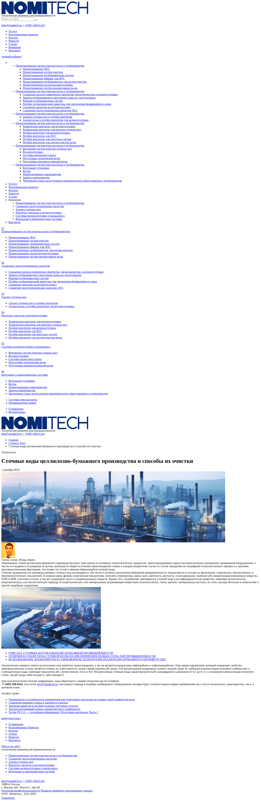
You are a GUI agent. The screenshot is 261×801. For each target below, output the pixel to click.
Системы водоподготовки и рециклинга (40, 215)
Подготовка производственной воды (45, 161)
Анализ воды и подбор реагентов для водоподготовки (56, 120)
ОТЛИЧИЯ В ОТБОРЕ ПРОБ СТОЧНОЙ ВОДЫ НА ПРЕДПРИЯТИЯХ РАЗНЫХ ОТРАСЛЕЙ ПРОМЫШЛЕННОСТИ (82, 656)
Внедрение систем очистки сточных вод (47, 148)
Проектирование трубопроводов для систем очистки (55, 81)
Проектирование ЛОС (36, 68)
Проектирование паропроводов (42, 174)
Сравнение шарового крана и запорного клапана (38, 702)
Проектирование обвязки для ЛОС (44, 78)
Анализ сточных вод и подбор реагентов (47, 116)
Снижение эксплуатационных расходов (40, 206)
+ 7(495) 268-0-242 (34, 25)
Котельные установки (36, 167)
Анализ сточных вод (28, 209)
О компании (16, 408)
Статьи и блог (17, 443)
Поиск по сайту (10, 746)
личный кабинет (11, 56)
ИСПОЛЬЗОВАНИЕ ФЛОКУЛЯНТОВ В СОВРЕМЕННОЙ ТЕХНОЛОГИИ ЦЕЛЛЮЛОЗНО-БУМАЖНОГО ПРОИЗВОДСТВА (87, 659)
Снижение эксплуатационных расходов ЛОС (50, 110)
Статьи (13, 44)
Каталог (13, 37)
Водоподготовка (33, 151)
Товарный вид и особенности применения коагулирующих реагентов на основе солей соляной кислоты (72, 699)
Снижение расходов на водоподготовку (47, 107)
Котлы (27, 171)
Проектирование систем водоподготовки (48, 84)
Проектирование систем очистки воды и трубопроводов (50, 65)
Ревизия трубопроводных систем (43, 100)
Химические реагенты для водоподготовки (49, 126)
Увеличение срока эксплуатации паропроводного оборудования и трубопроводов (72, 180)
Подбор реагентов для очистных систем (47, 139)
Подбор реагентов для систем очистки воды (49, 142)
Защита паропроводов (36, 177)
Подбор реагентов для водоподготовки (46, 132)
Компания (15, 47)
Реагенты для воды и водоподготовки (39, 212)
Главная (13, 439)
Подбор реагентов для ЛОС (39, 135)
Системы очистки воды (23, 399)
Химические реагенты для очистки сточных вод (52, 129)
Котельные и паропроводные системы (39, 219)
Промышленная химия (22, 402)
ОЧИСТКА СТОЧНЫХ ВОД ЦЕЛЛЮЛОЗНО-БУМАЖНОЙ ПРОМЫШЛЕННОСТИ (61, 652)
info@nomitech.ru (11, 25)
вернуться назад (11, 718)
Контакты (14, 50)
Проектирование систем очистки (43, 72)
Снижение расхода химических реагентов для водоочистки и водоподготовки (70, 94)
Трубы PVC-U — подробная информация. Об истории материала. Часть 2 (53, 712)
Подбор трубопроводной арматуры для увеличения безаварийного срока (67, 104)
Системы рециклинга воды (39, 155)
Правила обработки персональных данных (67, 790)
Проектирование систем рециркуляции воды (50, 88)
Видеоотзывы (17, 412)
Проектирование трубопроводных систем (48, 75)
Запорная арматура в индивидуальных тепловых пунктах (43, 705)
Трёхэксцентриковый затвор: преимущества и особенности (44, 709)
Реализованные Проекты (24, 727)
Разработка (8, 797)
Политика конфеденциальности (20, 790)
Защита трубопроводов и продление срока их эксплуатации (59, 97)
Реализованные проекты (23, 34)
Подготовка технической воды (41, 158)
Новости (14, 40)
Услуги (13, 31)
